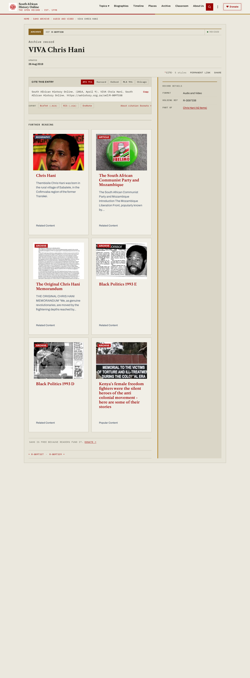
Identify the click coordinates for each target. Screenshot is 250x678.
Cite (175, 72)
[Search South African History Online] (209, 7)
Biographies (121, 6)
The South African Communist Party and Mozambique (119, 180)
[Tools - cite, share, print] (218, 7)
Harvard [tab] (101, 82)
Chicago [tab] (142, 82)
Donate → (90, 442)
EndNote (87, 105)
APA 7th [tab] (87, 82)
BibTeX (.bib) (48, 105)
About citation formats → (136, 105)
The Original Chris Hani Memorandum (58, 286)
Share (217, 72)
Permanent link (200, 72)
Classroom (181, 6)
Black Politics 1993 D (55, 384)
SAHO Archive (41, 19)
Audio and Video (63, 19)
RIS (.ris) (70, 105)
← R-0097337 (36, 454)
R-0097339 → (56, 454)
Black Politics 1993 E (118, 284)
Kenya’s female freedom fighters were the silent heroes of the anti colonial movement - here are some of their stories (121, 395)
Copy (145, 92)
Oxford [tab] (115, 82)
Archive (166, 6)
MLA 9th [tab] (128, 82)
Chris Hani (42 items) (195, 107)
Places (152, 6)
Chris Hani (46, 175)
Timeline (138, 6)
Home (26, 19)
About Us (198, 6)
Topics (104, 6)
